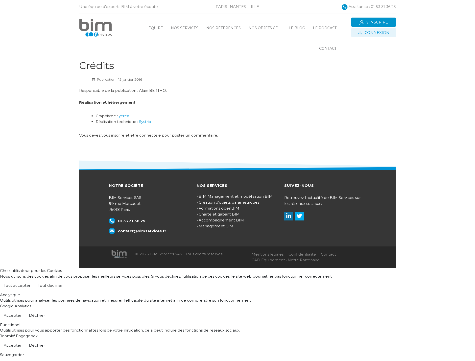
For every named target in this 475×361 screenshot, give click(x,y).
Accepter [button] (13, 315)
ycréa (124, 116)
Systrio (145, 121)
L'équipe (154, 28)
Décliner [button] (37, 315)
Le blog (297, 28)
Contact (327, 48)
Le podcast (324, 28)
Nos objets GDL (265, 28)
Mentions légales (268, 254)
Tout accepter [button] (17, 285)
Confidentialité (302, 254)
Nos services (184, 28)
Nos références (223, 28)
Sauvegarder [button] (12, 354)
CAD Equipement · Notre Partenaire (286, 260)
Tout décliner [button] (50, 285)
